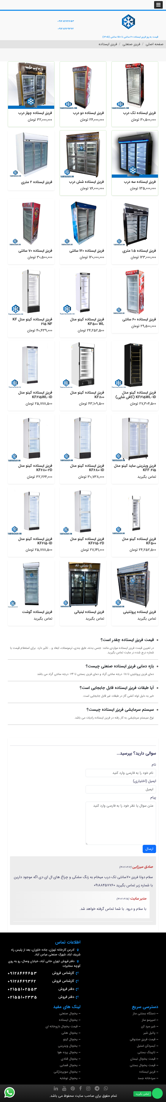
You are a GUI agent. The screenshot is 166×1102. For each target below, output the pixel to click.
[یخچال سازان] (128, 21)
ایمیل (152, 781)
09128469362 (66, 29)
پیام (153, 797)
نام (154, 765)
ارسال (149, 849)
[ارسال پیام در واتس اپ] (12, 1092)
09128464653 (65, 21)
